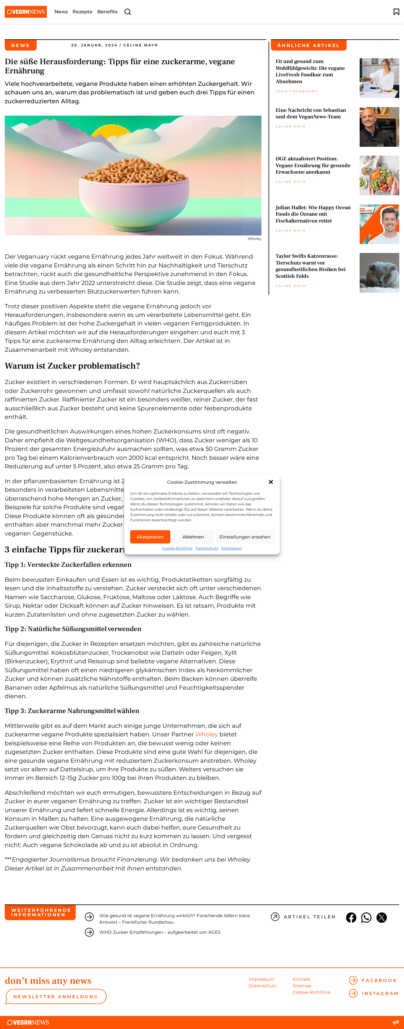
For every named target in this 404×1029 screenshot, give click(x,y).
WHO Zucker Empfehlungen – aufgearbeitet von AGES (160, 932)
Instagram (380, 993)
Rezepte (82, 11)
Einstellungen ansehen (245, 537)
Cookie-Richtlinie (177, 548)
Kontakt (302, 979)
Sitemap (302, 985)
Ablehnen (193, 537)
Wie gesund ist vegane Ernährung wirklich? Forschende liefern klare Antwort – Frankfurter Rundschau (174, 919)
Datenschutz (206, 548)
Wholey (206, 734)
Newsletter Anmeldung (56, 996)
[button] (271, 482)
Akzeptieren (150, 537)
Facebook (379, 980)
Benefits (107, 11)
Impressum (231, 548)
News (61, 11)
